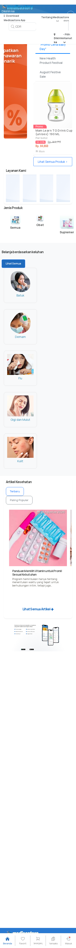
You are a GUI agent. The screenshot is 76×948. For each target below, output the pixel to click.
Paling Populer (19, 500)
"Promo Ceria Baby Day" (53, 46)
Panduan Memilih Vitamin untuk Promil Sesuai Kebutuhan (37, 572)
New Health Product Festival (51, 60)
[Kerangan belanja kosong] (72, 7)
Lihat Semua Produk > (53, 162)
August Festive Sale (50, 74)
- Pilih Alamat (67, 36)
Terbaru (15, 491)
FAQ (66, 21)
